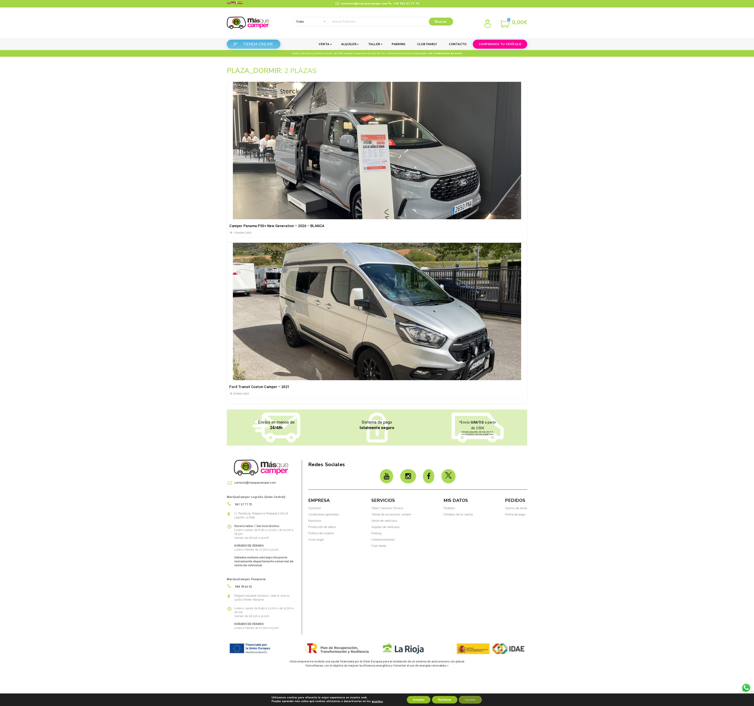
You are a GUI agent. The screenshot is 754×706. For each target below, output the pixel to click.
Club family (427, 44)
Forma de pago (515, 514)
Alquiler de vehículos (385, 527)
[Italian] (236, 2)
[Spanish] (240, 2)
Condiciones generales (323, 514)
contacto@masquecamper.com (364, 3)
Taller (374, 44)
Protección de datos (322, 527)
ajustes (377, 701)
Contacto (458, 44)
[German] (232, 2)
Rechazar (444, 700)
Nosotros (314, 521)
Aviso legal (316, 539)
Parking (398, 44)
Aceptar (419, 700)
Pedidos (449, 508)
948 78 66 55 (243, 586)
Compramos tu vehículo (500, 44)
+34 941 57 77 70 (406, 3)
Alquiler (348, 44)
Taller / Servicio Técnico (387, 508)
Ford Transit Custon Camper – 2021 (259, 387)
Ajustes (470, 700)
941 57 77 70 (243, 504)
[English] (229, 2)
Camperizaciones (383, 539)
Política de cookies (321, 533)
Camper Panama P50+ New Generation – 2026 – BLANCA (277, 226)
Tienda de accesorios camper (391, 514)
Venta (324, 44)
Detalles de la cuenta (458, 514)
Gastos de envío (516, 508)
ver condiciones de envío (445, 53)
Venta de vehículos (384, 521)
